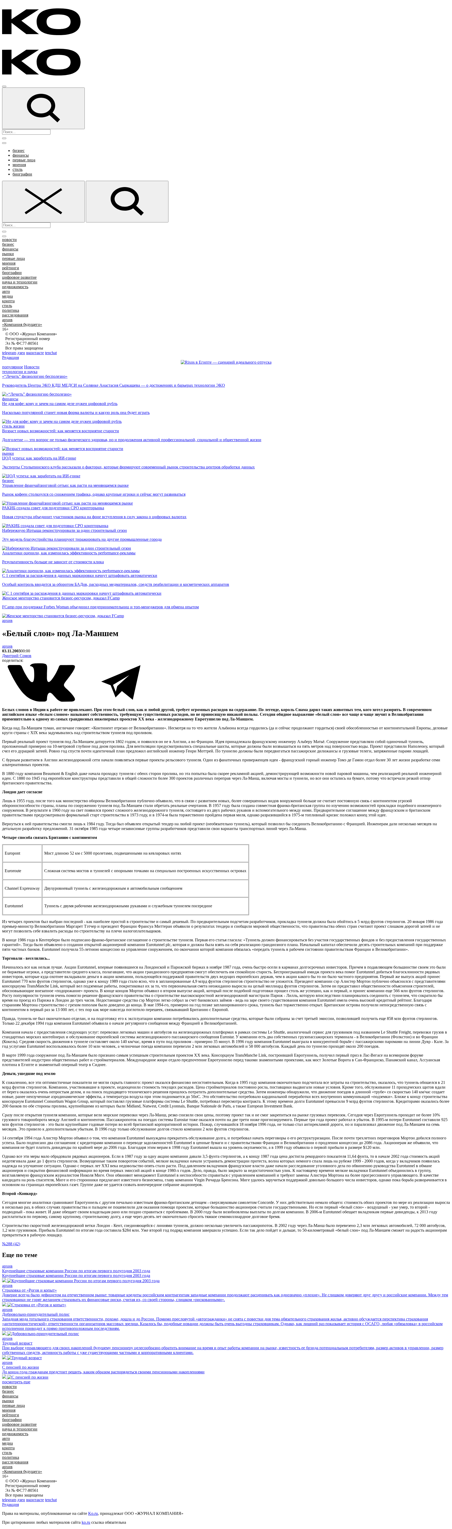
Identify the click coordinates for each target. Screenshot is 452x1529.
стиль (17, 169)
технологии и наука (19, 371)
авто (6, 291)
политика (10, 310)
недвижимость (15, 287)
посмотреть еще (16, 1382)
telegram (9, 353)
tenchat (51, 353)
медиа (7, 296)
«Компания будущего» (22, 324)
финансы (21, 155)
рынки (8, 254)
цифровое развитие (19, 277)
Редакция (10, 357)
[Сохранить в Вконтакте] (42, 700)
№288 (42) (11, 1244)
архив (7, 320)
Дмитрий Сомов (16, 655)
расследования (15, 315)
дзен (21, 353)
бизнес (19, 150)
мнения (19, 164)
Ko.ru (93, 1513)
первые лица (24, 160)
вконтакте (35, 353)
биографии (22, 174)
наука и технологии (19, 282)
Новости (31, 367)
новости (9, 239)
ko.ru (86, 1522)
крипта (8, 301)
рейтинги (10, 268)
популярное (12, 367)
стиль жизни (13, 426)
